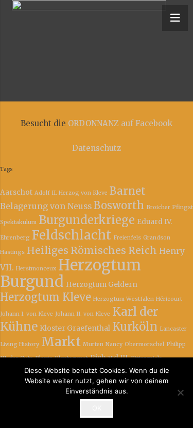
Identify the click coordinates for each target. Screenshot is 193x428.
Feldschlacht (71, 235)
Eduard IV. (154, 221)
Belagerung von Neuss (46, 206)
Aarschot (16, 192)
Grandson (156, 237)
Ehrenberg (15, 237)
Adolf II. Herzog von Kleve (71, 193)
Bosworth (119, 205)
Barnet (128, 191)
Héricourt (169, 299)
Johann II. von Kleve (82, 314)
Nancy (114, 344)
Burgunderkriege (87, 220)
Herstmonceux (36, 268)
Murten (93, 344)
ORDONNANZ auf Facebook (120, 123)
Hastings (12, 252)
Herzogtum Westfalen (123, 299)
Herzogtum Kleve (45, 297)
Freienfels (127, 237)
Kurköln (134, 326)
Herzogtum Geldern (101, 284)
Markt (61, 342)
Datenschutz (96, 148)
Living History (19, 344)
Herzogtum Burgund (70, 273)
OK (96, 408)
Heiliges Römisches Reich (92, 250)
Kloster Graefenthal (75, 328)
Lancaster (173, 329)
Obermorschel (144, 344)
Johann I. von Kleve (26, 314)
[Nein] (180, 392)
